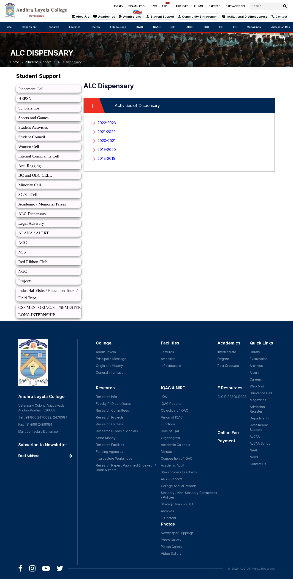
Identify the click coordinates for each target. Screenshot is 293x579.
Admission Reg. (281, 27)
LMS (154, 6)
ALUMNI (198, 6)
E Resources (118, 27)
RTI (221, 27)
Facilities (75, 27)
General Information (110, 372)
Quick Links (261, 343)
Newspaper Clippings (177, 533)
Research (53, 27)
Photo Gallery (171, 540)
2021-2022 (106, 131)
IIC (234, 27)
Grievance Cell (261, 393)
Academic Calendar (175, 445)
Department (29, 27)
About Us (82, 16)
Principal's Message (111, 359)
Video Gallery (171, 553)
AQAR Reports (171, 479)
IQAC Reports (171, 404)
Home (8, 27)
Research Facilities (110, 445)
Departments (259, 418)
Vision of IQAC (172, 417)
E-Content (168, 518)
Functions (168, 424)
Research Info (106, 397)
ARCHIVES (182, 6)
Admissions (132, 16)
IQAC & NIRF (173, 387)
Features (167, 352)
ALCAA (255, 436)
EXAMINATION (137, 6)
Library (255, 352)
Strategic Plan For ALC (177, 504)
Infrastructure (171, 366)
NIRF (173, 27)
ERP (164, 6)
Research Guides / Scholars (117, 431)
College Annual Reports (179, 486)
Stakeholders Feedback (179, 472)
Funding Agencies (109, 452)
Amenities (168, 359)
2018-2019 (106, 158)
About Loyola (106, 352)
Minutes (167, 452)
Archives (167, 511)
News (254, 457)
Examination (259, 359)
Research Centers (109, 424)
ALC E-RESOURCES (232, 397)
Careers (256, 379)
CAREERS (214, 6)
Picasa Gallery (171, 547)
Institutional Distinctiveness (247, 16)
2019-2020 (107, 149)
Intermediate (226, 352)
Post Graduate (228, 366)
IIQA (164, 397)
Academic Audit (172, 465)
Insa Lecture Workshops (114, 458)
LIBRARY (118, 6)
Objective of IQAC (174, 410)
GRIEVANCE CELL (236, 6)
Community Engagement (200, 16)
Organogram (170, 438)
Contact (281, 16)
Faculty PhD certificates (113, 404)
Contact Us (258, 464)
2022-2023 (107, 122)
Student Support (162, 16)
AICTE (190, 27)
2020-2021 (107, 140)
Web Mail (257, 386)
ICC (206, 27)
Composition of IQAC (176, 458)
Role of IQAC (170, 431)
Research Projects (110, 417)
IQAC (139, 27)
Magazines (254, 27)
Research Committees (112, 410)
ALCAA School (260, 443)
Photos (95, 27)
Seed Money (106, 438)
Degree (223, 359)
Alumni (254, 372)
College (103, 343)
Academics (106, 16)
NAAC (156, 27)
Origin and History (109, 366)
